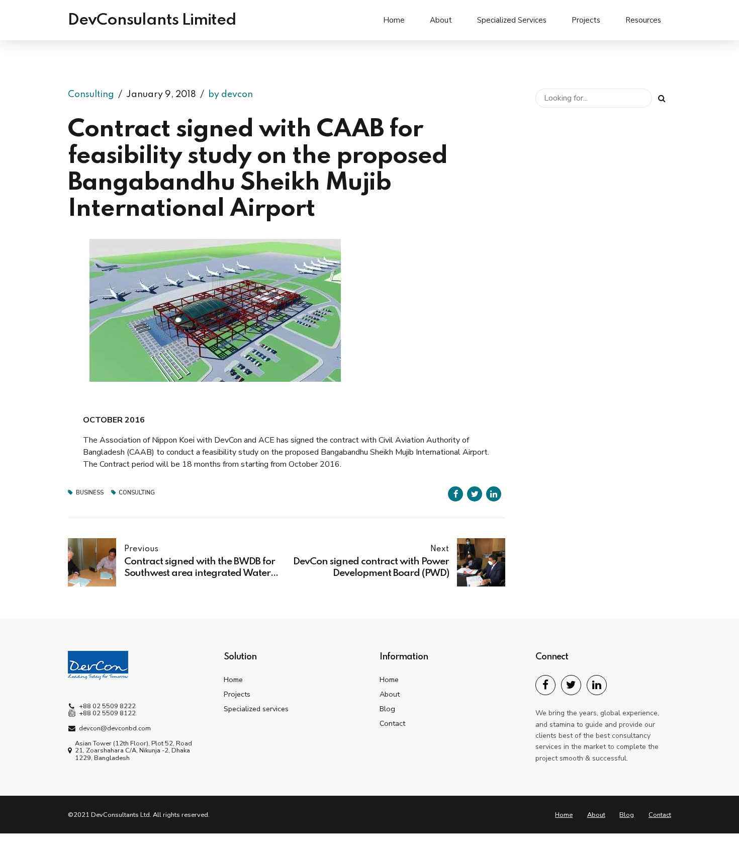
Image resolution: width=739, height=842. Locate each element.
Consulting (91, 94)
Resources (643, 20)
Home (394, 20)
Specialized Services (511, 20)
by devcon (230, 94)
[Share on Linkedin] (493, 493)
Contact (392, 723)
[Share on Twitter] (474, 493)
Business (90, 492)
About (441, 20)
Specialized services (256, 709)
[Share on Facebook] (455, 493)
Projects (586, 20)
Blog (387, 709)
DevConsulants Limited (152, 20)
